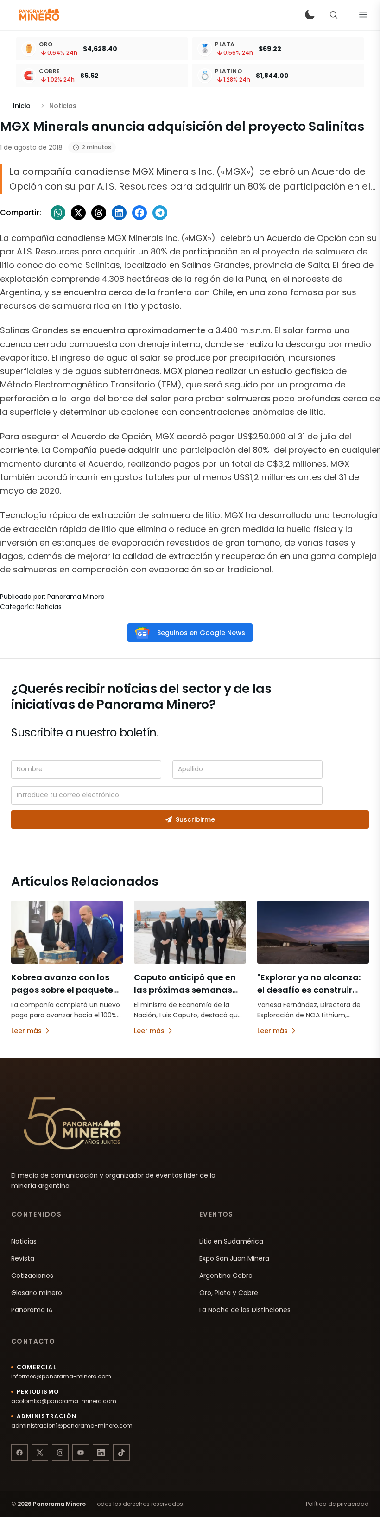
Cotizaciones (32, 1275)
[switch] (309, 15)
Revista (22, 1258)
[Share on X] (78, 212)
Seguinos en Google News (201, 632)
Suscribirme (195, 819)
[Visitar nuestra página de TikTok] (121, 1452)
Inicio (22, 105)
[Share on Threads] (98, 212)
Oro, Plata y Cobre (228, 1292)
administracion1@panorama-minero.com (72, 1425)
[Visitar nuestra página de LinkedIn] (101, 1452)
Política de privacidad (337, 1504)
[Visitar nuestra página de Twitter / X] (40, 1452)
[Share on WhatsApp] (58, 212)
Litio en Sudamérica (231, 1241)
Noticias (24, 1241)
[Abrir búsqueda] (333, 15)
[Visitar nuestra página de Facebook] (19, 1452)
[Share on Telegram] (159, 212)
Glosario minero (36, 1292)
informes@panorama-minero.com (61, 1376)
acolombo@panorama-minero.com (63, 1401)
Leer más (26, 1030)
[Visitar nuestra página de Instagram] (60, 1452)
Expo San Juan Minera (234, 1258)
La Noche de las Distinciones (245, 1309)
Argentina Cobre (226, 1275)
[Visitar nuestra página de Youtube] (80, 1452)
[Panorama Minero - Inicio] (38, 14)
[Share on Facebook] (139, 212)
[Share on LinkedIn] (119, 212)
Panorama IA (31, 1309)
